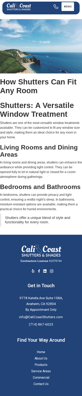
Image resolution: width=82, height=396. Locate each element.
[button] (68, 6)
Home (41, 352)
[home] (25, 7)
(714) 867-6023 (41, 324)
